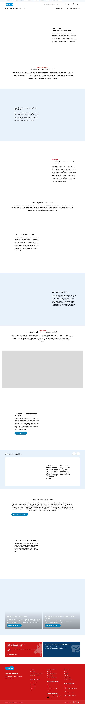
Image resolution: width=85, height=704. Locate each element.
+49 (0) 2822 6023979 (72, 688)
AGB (48, 684)
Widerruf (49, 686)
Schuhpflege (33, 686)
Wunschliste (73, 5)
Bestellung (49, 671)
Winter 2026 (32, 671)
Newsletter (66, 673)
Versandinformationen (52, 673)
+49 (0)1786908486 (71, 695)
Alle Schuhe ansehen (35, 675)
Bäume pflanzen (67, 677)
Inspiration (32, 688)
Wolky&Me (66, 675)
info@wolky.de (70, 692)
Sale (24, 8)
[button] (74, 454)
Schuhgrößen (33, 684)
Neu (20, 8)
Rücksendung (50, 675)
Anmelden (68, 5)
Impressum (49, 690)
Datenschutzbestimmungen (17, 702)
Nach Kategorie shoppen (11, 8)
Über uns (66, 671)
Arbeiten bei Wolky (68, 679)
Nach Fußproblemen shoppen (36, 673)
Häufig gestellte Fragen (52, 677)
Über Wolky (57, 8)
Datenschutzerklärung (52, 688)
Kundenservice (76, 8)
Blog (71, 8)
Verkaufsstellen (64, 8)
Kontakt (65, 686)
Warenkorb (77, 5)
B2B (31, 690)
